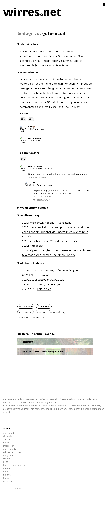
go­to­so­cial (53, 33)
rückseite (8, 436)
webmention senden (34, 207)
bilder (6, 471)
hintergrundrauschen (14, 465)
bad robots (43, 275)
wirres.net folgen (12, 452)
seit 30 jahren (88, 399)
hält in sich (44, 288)
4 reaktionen (29, 72)
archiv (6, 439)
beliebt (7, 475)
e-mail (78, 93)
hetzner (42, 402)
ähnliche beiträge (32, 262)
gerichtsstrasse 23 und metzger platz (53, 241)
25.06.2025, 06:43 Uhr (37, 177)
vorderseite (9, 433)
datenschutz (9, 449)
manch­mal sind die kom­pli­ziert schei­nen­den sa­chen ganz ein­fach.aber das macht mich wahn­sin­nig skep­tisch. (56, 232)
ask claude (23, 317)
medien (7, 468)
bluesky (79, 79)
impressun (8, 446)
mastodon (61, 79)
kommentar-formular (77, 88)
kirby (23, 402)
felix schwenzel (25, 399)
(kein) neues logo (49, 284)
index (6, 442)
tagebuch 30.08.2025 (51, 279)
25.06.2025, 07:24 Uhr (42, 200)
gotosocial (36, 245)
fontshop (25, 405)
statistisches (29, 44)
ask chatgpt (37, 317)
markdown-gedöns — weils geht (50, 222)
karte (6, 478)
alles (5, 462)
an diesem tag (30, 215)
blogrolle (8, 455)
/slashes (7, 481)
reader (6, 458)
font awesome (60, 405)
